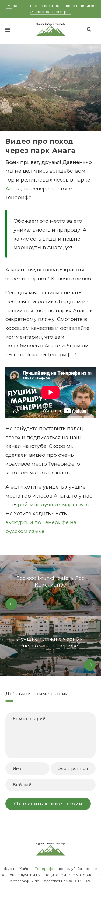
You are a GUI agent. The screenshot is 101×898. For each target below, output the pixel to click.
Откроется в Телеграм (50, 11)
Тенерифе (44, 868)
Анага (13, 189)
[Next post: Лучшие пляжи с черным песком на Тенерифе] (50, 646)
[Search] (89, 29)
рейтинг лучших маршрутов (55, 504)
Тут (9, 6)
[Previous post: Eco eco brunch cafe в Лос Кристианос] (50, 585)
